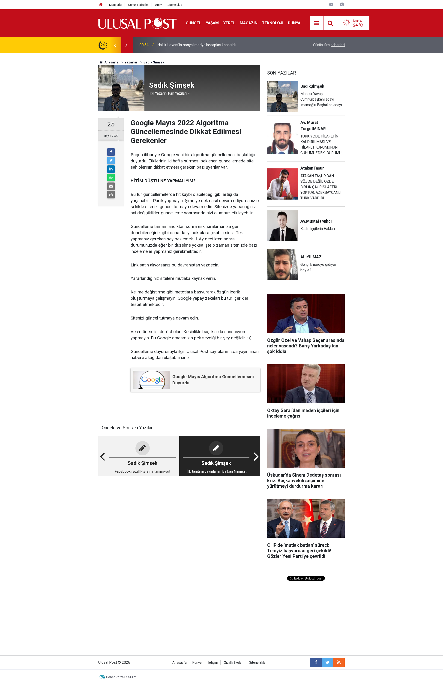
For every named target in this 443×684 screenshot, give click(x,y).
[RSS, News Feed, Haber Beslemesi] (339, 662)
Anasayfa (179, 663)
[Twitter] (111, 160)
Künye (197, 663)
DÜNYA (294, 23)
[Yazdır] (111, 194)
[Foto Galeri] (342, 4)
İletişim (212, 663)
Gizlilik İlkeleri (233, 663)
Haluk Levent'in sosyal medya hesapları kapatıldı (196, 45)
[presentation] (115, 45)
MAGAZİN (248, 23)
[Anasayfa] (100, 4)
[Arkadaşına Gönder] (111, 186)
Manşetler (115, 4)
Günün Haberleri (138, 4)
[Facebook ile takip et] (316, 662)
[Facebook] (111, 152)
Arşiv (158, 4)
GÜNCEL (193, 23)
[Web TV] (331, 4)
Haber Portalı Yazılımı (121, 677)
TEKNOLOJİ (272, 23)
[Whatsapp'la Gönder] (111, 177)
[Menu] (316, 23)
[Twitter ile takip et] (327, 662)
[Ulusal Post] (137, 23)
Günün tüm (329, 45)
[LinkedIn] (111, 169)
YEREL (229, 23)
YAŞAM (212, 23)
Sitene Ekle (175, 4)
